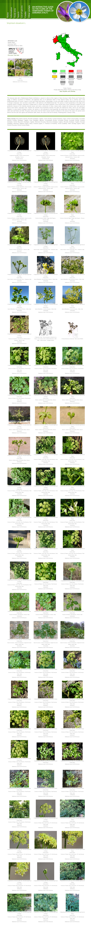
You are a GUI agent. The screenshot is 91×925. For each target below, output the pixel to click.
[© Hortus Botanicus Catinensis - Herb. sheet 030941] (72, 329)
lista (22, 9)
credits (25, 9)
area (15, 9)
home (8, 9)
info (11, 9)
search (18, 9)
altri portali (29, 9)
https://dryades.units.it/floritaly (67, 91)
